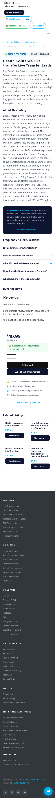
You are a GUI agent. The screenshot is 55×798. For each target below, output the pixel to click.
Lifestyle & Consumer (12, 634)
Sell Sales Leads (9, 722)
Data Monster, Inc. (21, 783)
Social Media (8, 662)
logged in (22, 319)
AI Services (7, 675)
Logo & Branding (10, 657)
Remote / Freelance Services (15, 730)
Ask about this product (27, 371)
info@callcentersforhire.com (15, 764)
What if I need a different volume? (21, 263)
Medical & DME (9, 604)
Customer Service (10, 563)
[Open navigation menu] (48, 33)
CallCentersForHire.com (34, 779)
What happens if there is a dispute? (21, 278)
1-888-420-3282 (22, 402)
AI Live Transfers (10, 531)
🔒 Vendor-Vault (14, 12)
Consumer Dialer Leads (13, 514)
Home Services (9, 608)
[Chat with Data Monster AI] (48, 791)
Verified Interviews (11, 576)
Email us (36, 402)
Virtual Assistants (10, 559)
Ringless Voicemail (11, 536)
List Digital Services (11, 739)
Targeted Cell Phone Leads (14, 519)
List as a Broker (9, 734)
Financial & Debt (10, 600)
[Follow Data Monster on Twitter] (5, 792)
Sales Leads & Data (11, 510)
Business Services (10, 625)
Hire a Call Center (10, 551)
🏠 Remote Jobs (16, 25)
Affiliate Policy (9, 698)
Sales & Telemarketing (12, 568)
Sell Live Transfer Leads (13, 717)
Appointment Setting (12, 572)
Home (5, 42)
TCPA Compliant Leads (13, 527)
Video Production (10, 666)
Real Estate (7, 613)
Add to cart (27, 365)
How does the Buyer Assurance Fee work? (25, 271)
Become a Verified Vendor (14, 743)
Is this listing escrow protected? (20, 247)
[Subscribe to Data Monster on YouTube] (24, 792)
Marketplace (16, 42)
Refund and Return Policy (14, 702)
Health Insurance (31, 42)
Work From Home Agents (14, 555)
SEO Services (8, 653)
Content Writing (9, 679)
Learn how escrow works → (27, 229)
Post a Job (7, 580)
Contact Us (38, 25)
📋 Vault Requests (17, 19)
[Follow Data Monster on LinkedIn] (18, 792)
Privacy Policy (9, 694)
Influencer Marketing (12, 670)
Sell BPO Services (10, 726)
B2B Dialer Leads (10, 523)
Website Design (9, 649)
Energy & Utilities (10, 621)
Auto (5, 617)
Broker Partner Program (13, 747)
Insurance (7, 596)
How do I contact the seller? (18, 255)
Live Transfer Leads (11, 506)
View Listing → (15, 435)
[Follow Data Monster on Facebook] (11, 792)
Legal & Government (12, 630)
